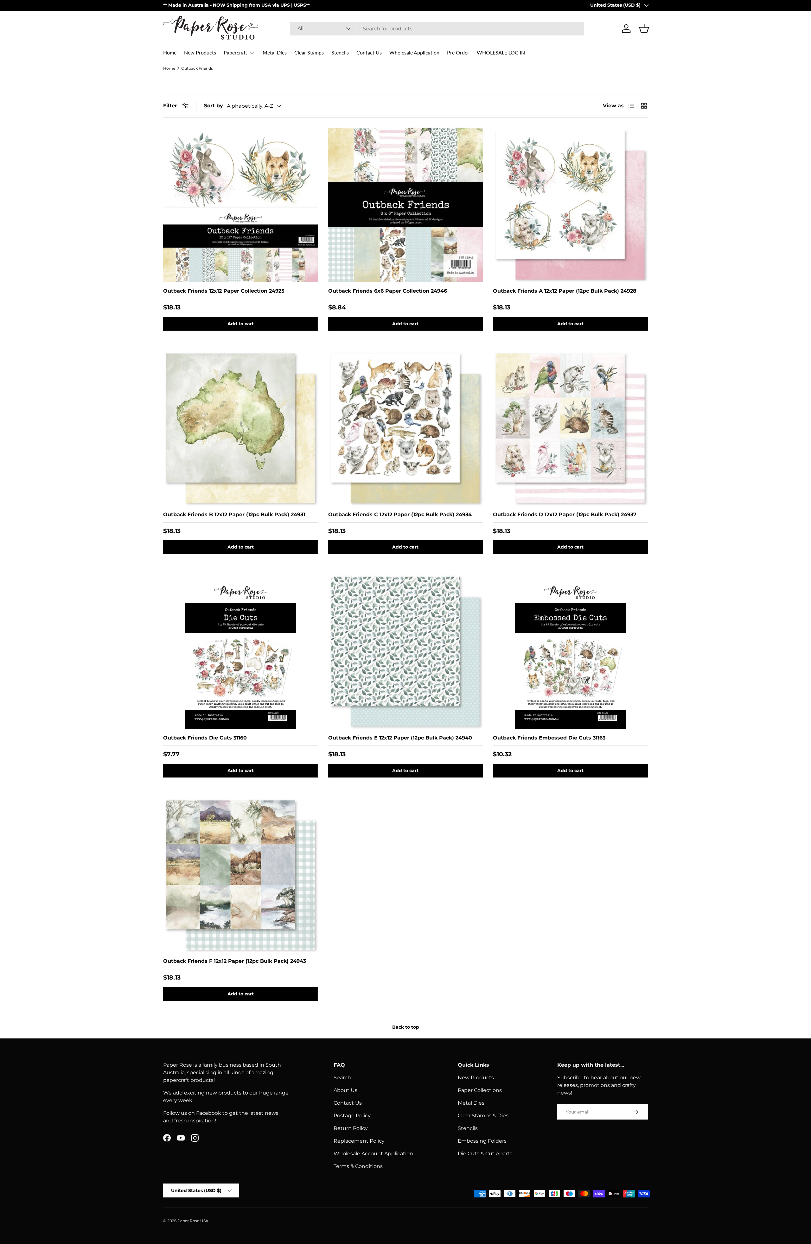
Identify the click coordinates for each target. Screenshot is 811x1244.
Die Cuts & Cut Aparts (485, 1154)
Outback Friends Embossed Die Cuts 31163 (549, 738)
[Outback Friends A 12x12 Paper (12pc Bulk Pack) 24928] (570, 205)
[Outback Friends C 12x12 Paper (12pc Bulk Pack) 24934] (405, 428)
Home (169, 52)
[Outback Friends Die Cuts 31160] (240, 651)
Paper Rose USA (192, 1220)
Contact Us (369, 52)
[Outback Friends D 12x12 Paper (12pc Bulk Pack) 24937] (570, 428)
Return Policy (351, 1128)
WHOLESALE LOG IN (501, 52)
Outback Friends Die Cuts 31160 (205, 738)
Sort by (213, 106)
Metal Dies (275, 52)
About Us (345, 1090)
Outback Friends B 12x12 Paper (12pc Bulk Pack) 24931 (234, 514)
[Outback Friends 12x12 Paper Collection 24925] (240, 205)
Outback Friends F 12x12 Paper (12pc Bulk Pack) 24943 (234, 961)
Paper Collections (480, 1090)
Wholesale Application (414, 52)
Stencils (340, 52)
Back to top (405, 1027)
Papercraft (235, 52)
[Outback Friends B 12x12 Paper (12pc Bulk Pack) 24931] (240, 428)
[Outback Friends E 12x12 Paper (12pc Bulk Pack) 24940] (405, 651)
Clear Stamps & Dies (483, 1116)
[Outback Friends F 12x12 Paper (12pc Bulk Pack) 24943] (240, 875)
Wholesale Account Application (373, 1154)
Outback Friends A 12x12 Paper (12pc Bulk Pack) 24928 (564, 291)
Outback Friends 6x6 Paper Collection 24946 (387, 291)
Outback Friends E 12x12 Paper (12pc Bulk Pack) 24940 (400, 738)
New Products (200, 52)
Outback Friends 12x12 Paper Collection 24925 (223, 291)
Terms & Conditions (358, 1166)
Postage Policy (352, 1116)
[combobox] (437, 28)
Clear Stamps (309, 52)
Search (342, 1078)
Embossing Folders (482, 1141)
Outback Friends (197, 68)
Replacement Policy (359, 1141)
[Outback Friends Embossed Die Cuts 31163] (570, 651)
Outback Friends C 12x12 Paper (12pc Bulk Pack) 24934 (400, 514)
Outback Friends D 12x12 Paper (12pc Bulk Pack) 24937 (564, 514)
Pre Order (458, 52)
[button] (644, 28)
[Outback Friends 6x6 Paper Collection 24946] (405, 205)
